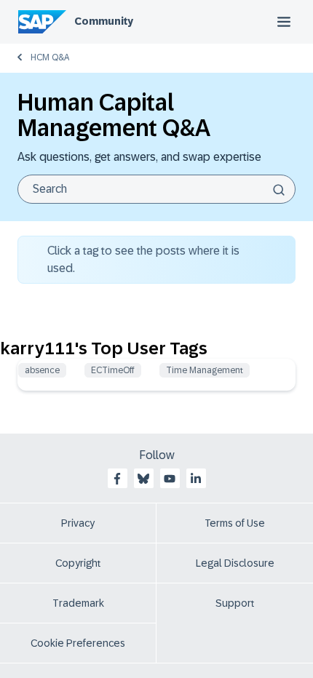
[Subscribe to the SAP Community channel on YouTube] (169, 478)
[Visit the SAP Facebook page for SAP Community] (117, 478)
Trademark (78, 603)
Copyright (78, 563)
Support (235, 603)
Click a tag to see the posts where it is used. (143, 259)
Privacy (78, 523)
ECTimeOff (113, 370)
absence (42, 370)
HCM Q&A (50, 57)
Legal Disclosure (235, 563)
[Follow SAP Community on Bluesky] (143, 478)
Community (103, 21)
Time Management (204, 370)
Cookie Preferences (78, 643)
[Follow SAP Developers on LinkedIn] (196, 478)
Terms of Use (235, 523)
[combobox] (156, 189)
